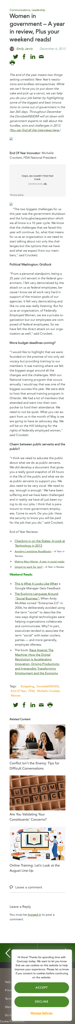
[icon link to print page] (12, 63)
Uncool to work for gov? (28, 567)
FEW (31, 691)
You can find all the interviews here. (34, 130)
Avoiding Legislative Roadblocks (33, 551)
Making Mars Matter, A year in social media (39, 561)
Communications (20, 10)
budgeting (27, 686)
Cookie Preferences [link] (12, 1021)
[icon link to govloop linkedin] (32, 56)
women (16, 695)
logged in (34, 915)
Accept (42, 987)
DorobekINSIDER (48, 686)
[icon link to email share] (41, 56)
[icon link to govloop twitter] (15, 56)
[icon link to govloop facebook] (24, 56)
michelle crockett (48, 691)
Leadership (38, 10)
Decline (41, 1001)
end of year (18, 691)
